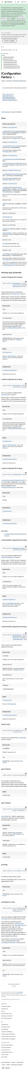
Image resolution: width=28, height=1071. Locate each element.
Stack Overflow (5, 1054)
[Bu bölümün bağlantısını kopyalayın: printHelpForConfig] (16, 902)
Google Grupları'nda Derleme (8, 1036)
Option (5, 357)
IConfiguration (6, 112)
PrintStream (22, 208)
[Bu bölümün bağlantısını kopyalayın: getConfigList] (12, 769)
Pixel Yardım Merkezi (6, 1047)
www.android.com (5, 1049)
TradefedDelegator (7, 192)
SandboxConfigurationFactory (9, 100)
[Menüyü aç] (2, 2)
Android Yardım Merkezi (7, 1045)
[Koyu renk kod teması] (26, 282)
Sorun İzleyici (4, 1057)
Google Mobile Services (6, 1052)
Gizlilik (8, 1064)
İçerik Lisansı (20, 992)
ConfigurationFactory (7, 95)
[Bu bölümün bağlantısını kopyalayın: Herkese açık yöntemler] (23, 273)
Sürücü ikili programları (6, 1018)
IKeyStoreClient (22, 189)
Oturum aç (23, 1)
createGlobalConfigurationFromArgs (13, 174)
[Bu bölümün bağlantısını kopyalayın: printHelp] (9, 865)
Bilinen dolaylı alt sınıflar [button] (9, 97)
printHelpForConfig (8, 254)
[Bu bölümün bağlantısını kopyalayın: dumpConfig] (11, 724)
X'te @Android (4, 1024)
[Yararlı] (14, 50)
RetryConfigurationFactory (8, 98)
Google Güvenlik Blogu (6, 1031)
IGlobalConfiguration (14, 170)
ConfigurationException (15, 328)
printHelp (6, 243)
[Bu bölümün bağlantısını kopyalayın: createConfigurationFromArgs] (23, 277)
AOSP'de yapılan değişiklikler (17, 24)
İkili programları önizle (6, 1013)
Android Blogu (4, 1029)
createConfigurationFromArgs (11, 131)
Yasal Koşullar (20, 1062)
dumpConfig (6, 203)
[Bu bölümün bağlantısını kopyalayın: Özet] (6, 118)
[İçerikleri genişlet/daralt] (9, 53)
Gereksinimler (4, 1008)
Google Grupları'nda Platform (8, 1034)
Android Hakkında (5, 1062)
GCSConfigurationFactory (8, 97)
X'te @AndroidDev (5, 1027)
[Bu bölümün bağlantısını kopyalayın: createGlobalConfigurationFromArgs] (2, 542)
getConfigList (7, 217)
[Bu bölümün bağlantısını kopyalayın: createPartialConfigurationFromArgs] (2, 629)
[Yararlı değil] (16, 50)
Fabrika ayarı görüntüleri (7, 1016)
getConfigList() (7, 233)
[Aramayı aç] (15, 2)
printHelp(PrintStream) (9, 942)
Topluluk (13, 1062)
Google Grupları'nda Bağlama (8, 1038)
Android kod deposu (6, 1006)
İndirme (3, 1011)
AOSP (2, 47)
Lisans (3, 1064)
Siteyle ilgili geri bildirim (16, 1064)
